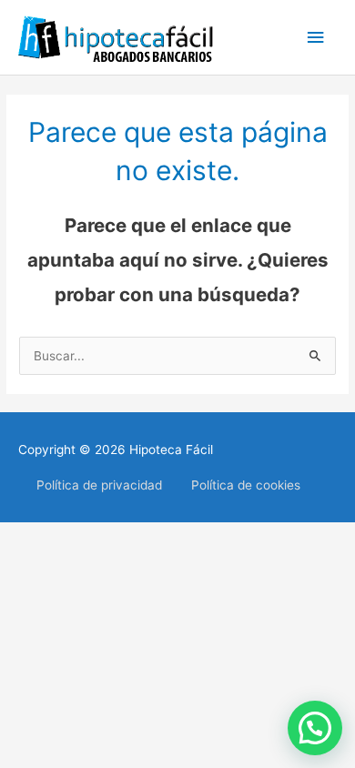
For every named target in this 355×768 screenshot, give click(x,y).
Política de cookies (245, 485)
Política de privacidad (99, 485)
